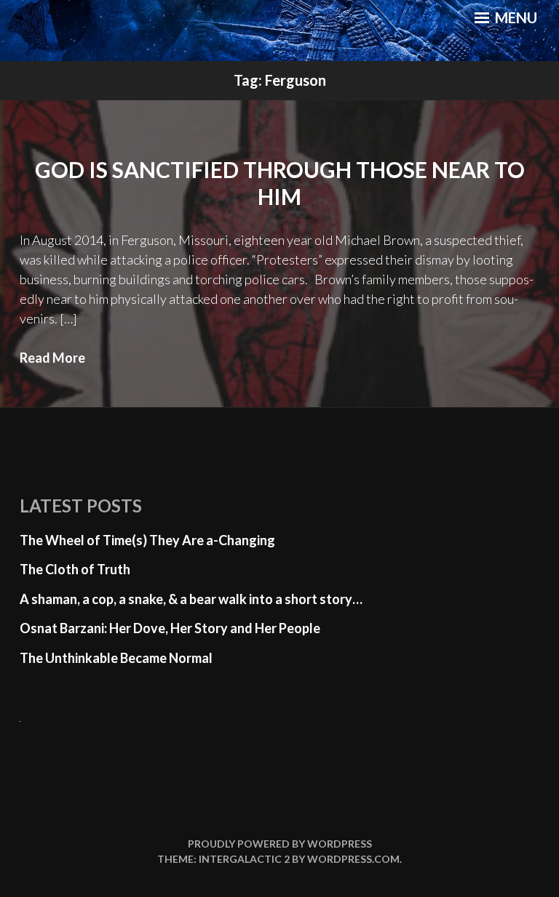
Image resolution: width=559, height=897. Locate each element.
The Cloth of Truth (75, 569)
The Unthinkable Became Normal (116, 658)
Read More (52, 358)
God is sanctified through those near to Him (280, 183)
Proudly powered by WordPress (280, 843)
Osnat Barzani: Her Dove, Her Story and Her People (170, 628)
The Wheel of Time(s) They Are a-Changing (147, 540)
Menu (514, 17)
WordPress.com (353, 859)
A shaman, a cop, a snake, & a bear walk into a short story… (191, 599)
